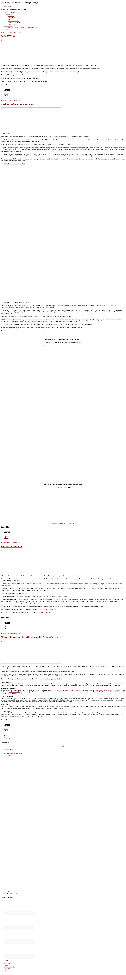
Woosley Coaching (6, 6)
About (6, 962)
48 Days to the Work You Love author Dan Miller (60, 690)
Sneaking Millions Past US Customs (17, 104)
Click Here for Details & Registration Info (63, 523)
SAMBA (109, 690)
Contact (6, 970)
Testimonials (8, 968)
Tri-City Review (45, 612)
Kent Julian (12, 307)
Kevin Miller (17, 684)
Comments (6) (16, 633)
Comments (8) (16, 100)
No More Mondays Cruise (60, 136)
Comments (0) (16, 32)
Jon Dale (117, 690)
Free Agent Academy (29, 154)
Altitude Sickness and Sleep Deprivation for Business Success (29, 637)
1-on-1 (6, 965)
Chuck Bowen (72, 154)
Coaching (7, 963)
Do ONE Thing (8, 36)
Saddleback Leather (14, 692)
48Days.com (14, 149)
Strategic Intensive (9, 967)
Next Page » (8, 738)
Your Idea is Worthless (11, 546)
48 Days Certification (80, 149)
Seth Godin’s (102, 690)
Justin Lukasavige (24, 307)
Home (6, 960)
